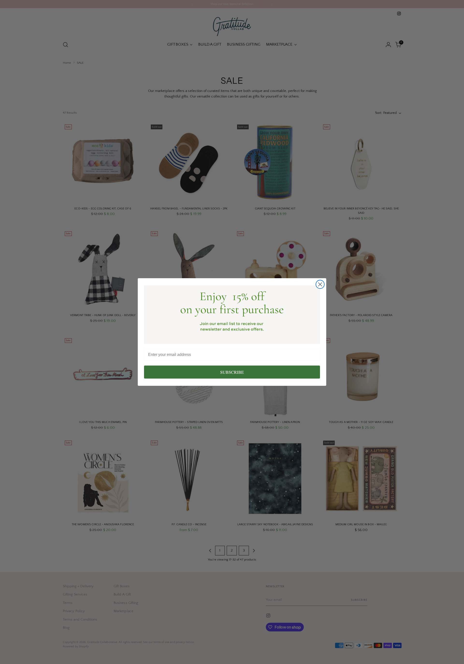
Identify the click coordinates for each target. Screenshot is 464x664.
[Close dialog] (320, 284)
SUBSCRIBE (232, 372)
